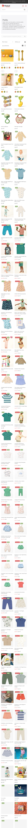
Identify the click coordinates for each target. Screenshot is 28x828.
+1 (2, 71)
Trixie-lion (2, 68)
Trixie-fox (18, 68)
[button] (7, 42)
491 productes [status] (5, 45)
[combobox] (14, 9)
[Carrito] (23, 6)
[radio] (22, 45)
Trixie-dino (5, 68)
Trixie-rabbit (7, 68)
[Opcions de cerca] (25, 36)
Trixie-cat (9, 68)
